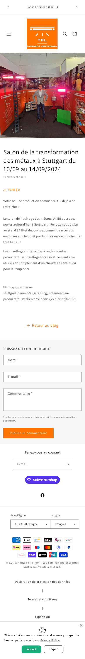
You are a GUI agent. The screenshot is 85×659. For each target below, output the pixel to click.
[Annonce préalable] (8, 7)
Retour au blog (45, 325)
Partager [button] (14, 190)
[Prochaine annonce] (77, 7)
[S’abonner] (67, 464)
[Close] (81, 625)
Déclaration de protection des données (42, 582)
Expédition (42, 617)
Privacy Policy (50, 640)
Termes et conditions (42, 599)
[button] (9, 34)
